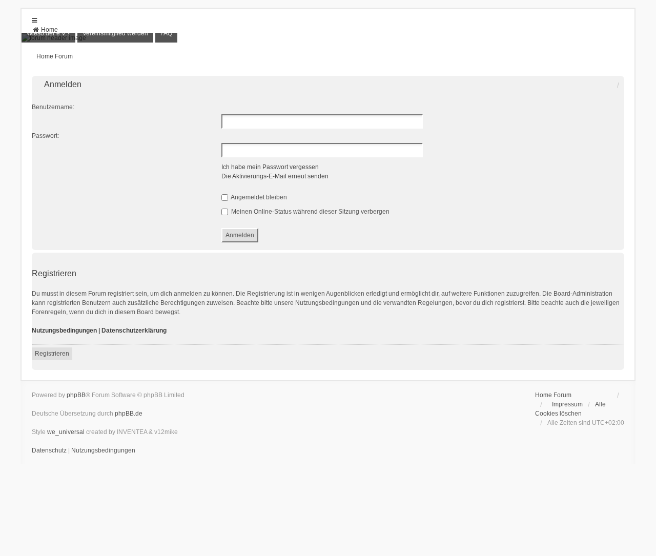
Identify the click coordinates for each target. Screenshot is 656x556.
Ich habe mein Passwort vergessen (270, 167)
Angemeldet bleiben (258, 197)
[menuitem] (45, 29)
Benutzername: (53, 107)
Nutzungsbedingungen (64, 330)
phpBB (76, 395)
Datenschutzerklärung (134, 330)
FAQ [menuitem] (166, 33)
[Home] (328, 37)
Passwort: (45, 135)
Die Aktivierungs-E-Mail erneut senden (275, 176)
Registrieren (52, 353)
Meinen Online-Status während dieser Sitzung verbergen (309, 211)
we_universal (66, 432)
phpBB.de (128, 413)
